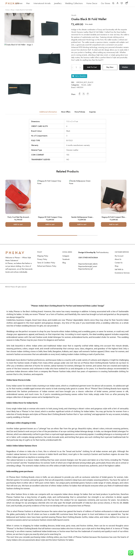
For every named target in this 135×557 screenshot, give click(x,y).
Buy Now (110, 67)
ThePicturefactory (102, 252)
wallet (89, 85)
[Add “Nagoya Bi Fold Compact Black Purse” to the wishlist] (122, 188)
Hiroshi (73, 15)
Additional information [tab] (48, 112)
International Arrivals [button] (42, 3)
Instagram (65, 256)
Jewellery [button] (57, 3)
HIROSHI (79, 87)
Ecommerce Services (122, 273)
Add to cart (92, 67)
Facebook (66, 259)
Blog (64, 262)
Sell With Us (119, 269)
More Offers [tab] (65, 112)
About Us (118, 259)
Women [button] (19, 3)
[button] (18, 224)
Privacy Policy (42, 259)
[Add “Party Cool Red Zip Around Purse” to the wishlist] (26, 188)
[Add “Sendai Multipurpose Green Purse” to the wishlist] (90, 188)
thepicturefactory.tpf (85, 269)
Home (7, 10)
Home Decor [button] (91, 3)
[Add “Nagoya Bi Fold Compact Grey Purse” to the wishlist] (58, 188)
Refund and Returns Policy (46, 266)
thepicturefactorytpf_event (87, 266)
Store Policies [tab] (80, 112)
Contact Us (118, 262)
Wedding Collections (74, 3)
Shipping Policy (42, 256)
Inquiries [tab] (92, 112)
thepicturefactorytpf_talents (88, 264)
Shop (12, 10)
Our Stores (105, 3)
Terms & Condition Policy (46, 262)
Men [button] (28, 3)
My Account (119, 256)
